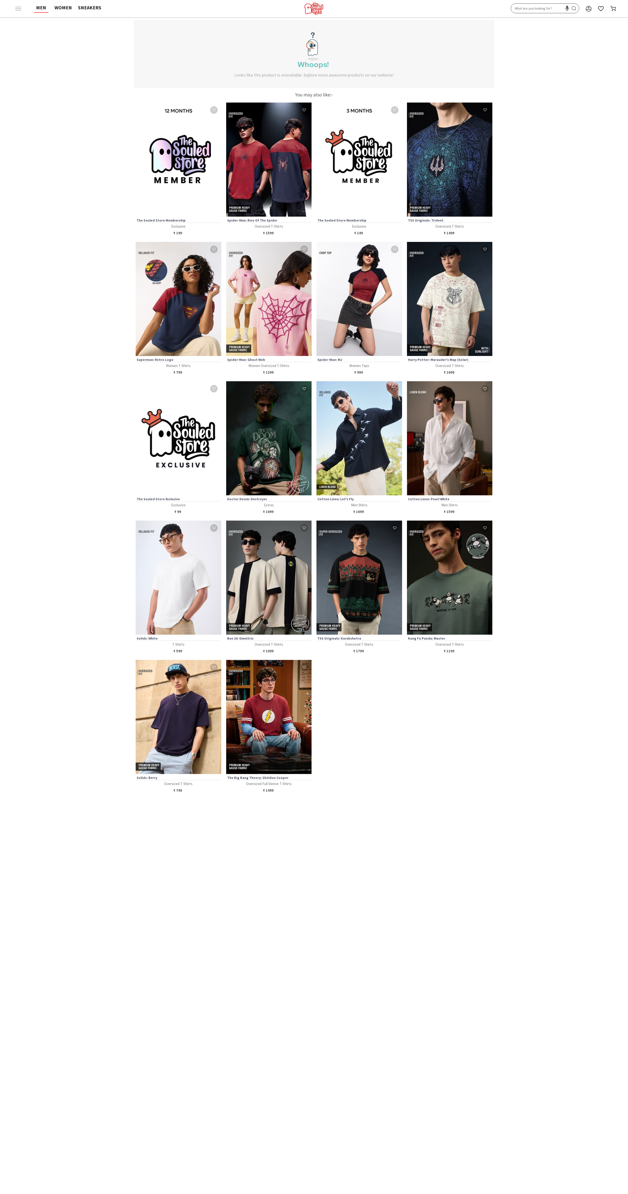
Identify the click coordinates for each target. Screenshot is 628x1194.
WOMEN (63, 7)
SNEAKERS (89, 7)
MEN (41, 7)
